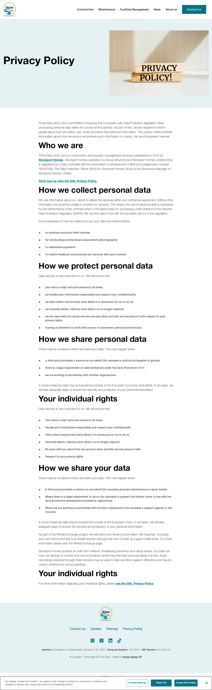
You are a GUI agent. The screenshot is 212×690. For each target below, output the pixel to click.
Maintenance (107, 9)
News (157, 9)
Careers (95, 629)
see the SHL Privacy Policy (134, 583)
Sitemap (112, 629)
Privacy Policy (132, 629)
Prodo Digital (130, 657)
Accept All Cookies (186, 683)
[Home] (9, 9)
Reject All (161, 683)
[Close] (206, 683)
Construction (85, 9)
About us (171, 9)
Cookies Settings (137, 683)
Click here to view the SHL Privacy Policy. (68, 181)
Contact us (194, 9)
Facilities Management (134, 9)
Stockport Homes (51, 160)
